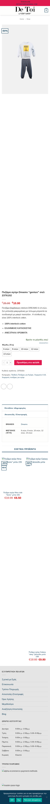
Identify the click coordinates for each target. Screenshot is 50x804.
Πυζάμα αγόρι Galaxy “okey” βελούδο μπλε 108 (37, 654)
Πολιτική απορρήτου (32, 800)
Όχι (18, 800)
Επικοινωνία (7, 684)
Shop (28, 19)
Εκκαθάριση (43, 343)
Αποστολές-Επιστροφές (13, 694)
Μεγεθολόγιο (8, 704)
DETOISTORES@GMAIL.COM (27, 4)
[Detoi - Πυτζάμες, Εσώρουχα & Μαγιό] (25, 10)
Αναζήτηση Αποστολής (12, 709)
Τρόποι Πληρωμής (10, 689)
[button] (3, 10)
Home (22, 19)
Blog (4, 714)
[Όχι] (46, 798)
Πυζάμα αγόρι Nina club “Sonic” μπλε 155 (12, 494)
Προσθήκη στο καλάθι (28, 362)
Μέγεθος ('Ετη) (8, 345)
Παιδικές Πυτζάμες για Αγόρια (22, 375)
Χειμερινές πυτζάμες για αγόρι (13, 377)
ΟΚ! (12, 800)
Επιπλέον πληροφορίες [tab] (15, 408)
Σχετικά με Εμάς (9, 679)
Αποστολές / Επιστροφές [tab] (16, 414)
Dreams (24, 424)
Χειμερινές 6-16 (40, 375)
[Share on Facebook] (4, 386)
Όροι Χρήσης (8, 699)
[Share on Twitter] (10, 386)
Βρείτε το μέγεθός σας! (37, 340)
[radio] (6, 349)
